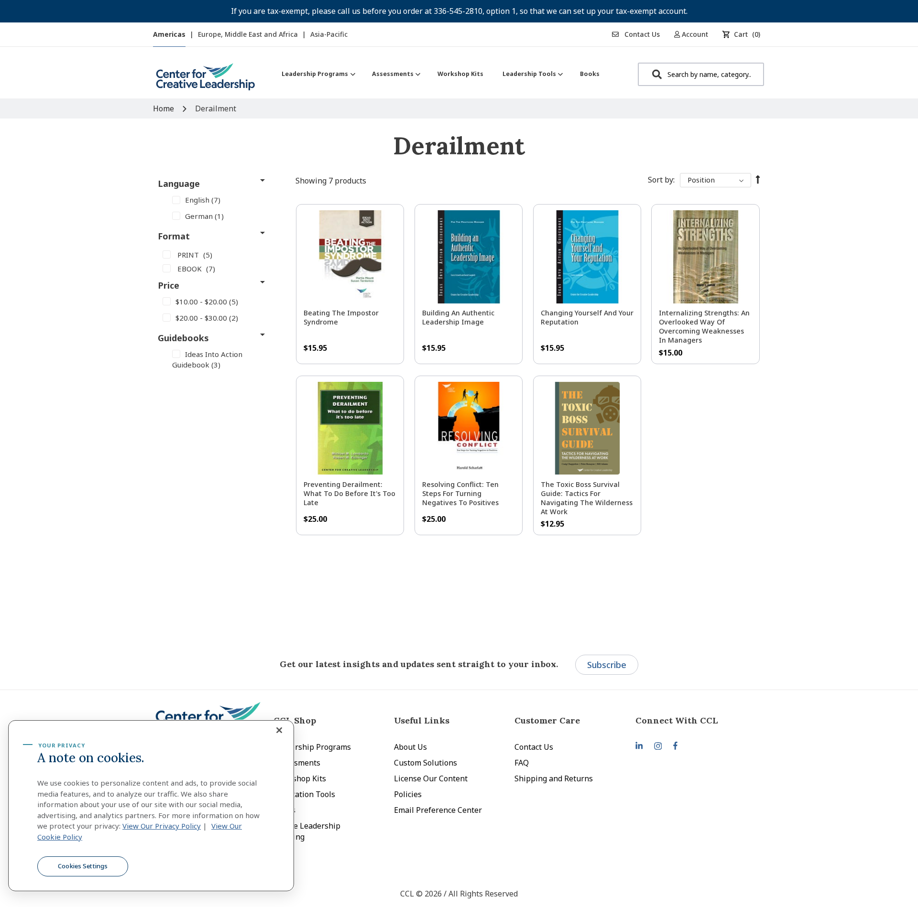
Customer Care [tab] (547, 720)
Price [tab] (168, 285)
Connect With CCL (676, 720)
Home (164, 108)
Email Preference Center (438, 810)
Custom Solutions (425, 762)
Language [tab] (179, 183)
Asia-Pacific (329, 34)
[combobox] (701, 74)
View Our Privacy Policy (161, 826)
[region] (151, 806)
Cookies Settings (83, 866)
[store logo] (205, 80)
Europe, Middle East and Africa (249, 34)
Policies (408, 794)
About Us (410, 747)
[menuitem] (317, 74)
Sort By (660, 179)
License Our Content (431, 778)
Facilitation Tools (304, 794)
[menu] (440, 74)
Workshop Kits (299, 778)
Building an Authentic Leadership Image (458, 317)
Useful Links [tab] (421, 720)
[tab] (695, 720)
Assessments (296, 762)
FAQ (521, 762)
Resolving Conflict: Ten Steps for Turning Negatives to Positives (460, 493)
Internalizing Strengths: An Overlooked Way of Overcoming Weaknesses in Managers (704, 326)
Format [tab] (174, 236)
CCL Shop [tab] (294, 720)
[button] (694, 34)
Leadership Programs (312, 747)
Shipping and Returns (553, 778)
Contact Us (641, 34)
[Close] (279, 730)
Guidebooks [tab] (183, 338)
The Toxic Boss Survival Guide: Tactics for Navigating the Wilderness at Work (587, 498)
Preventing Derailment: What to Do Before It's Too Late (349, 493)
